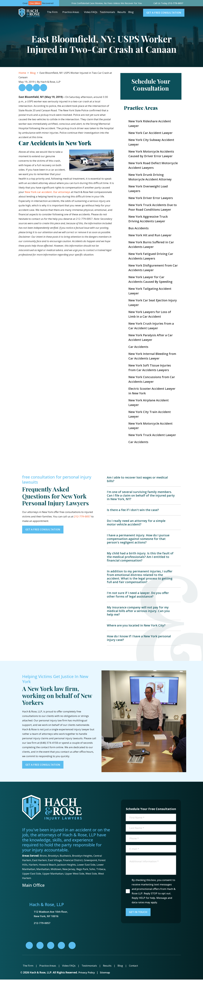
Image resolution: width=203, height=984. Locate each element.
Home (22, 72)
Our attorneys (61, 192)
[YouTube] (72, 945)
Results (121, 12)
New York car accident (38, 192)
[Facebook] (29, 945)
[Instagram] (61, 945)
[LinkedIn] (40, 945)
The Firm (52, 12)
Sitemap (105, 972)
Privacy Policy (86, 972)
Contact (133, 965)
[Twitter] (50, 945)
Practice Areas (70, 12)
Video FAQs (90, 12)
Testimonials (107, 12)
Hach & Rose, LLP (46, 904)
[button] (60, 12)
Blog (131, 12)
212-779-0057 (82, 516)
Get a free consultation (163, 12)
